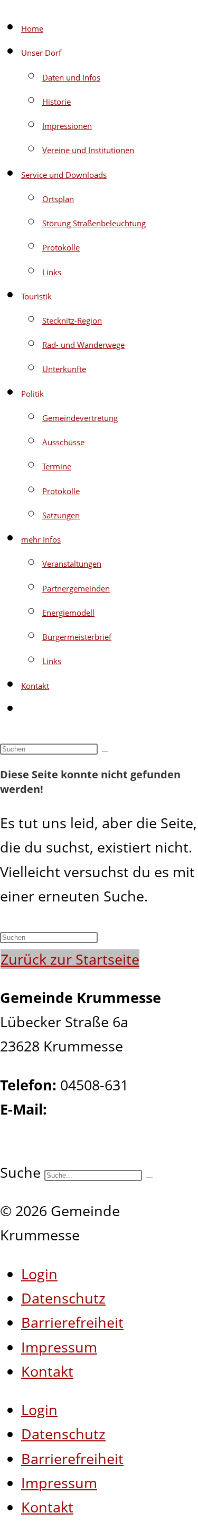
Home (32, 28)
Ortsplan (58, 199)
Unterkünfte (64, 369)
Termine (56, 466)
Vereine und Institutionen (88, 150)
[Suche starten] (105, 751)
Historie (56, 101)
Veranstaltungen (71, 563)
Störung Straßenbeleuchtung (94, 223)
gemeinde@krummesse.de (89, 1133)
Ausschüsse (63, 442)
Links (51, 272)
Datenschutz (63, 1298)
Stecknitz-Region (72, 320)
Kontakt (35, 685)
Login (39, 1274)
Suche (20, 1172)
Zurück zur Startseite (70, 959)
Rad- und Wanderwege (83, 344)
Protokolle (61, 247)
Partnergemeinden (76, 588)
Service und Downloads (64, 174)
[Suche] (149, 1178)
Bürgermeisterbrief (76, 636)
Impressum (59, 1347)
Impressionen (67, 126)
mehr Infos (41, 539)
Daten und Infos (71, 77)
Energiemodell (68, 612)
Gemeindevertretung (80, 418)
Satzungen (61, 515)
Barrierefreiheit (72, 1322)
